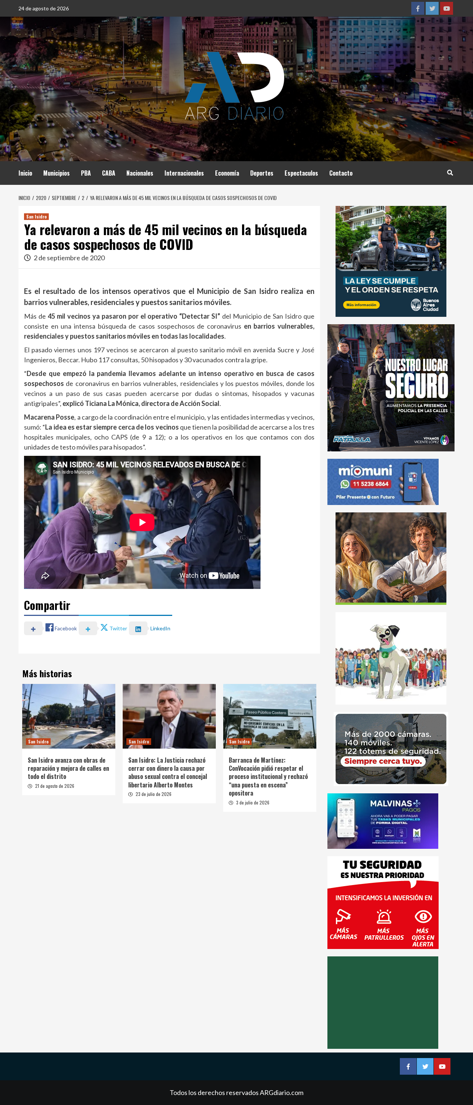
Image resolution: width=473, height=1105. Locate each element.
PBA (86, 173)
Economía (227, 173)
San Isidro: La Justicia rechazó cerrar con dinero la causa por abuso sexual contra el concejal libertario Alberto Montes (167, 772)
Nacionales (139, 173)
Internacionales (184, 173)
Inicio (25, 173)
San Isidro (36, 216)
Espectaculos (301, 173)
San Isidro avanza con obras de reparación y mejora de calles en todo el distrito (68, 768)
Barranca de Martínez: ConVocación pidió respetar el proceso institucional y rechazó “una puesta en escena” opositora (268, 777)
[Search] (450, 172)
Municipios (56, 173)
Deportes (261, 173)
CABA (108, 173)
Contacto (341, 173)
